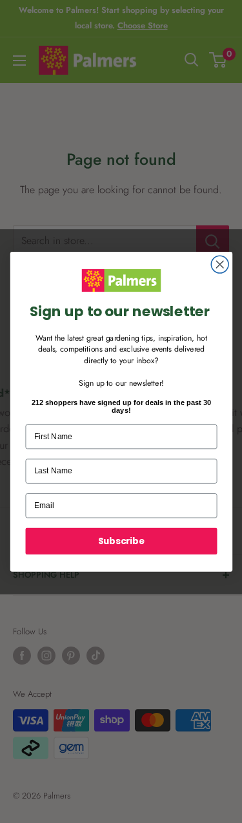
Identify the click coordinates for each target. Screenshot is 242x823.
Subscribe (121, 540)
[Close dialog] (219, 264)
